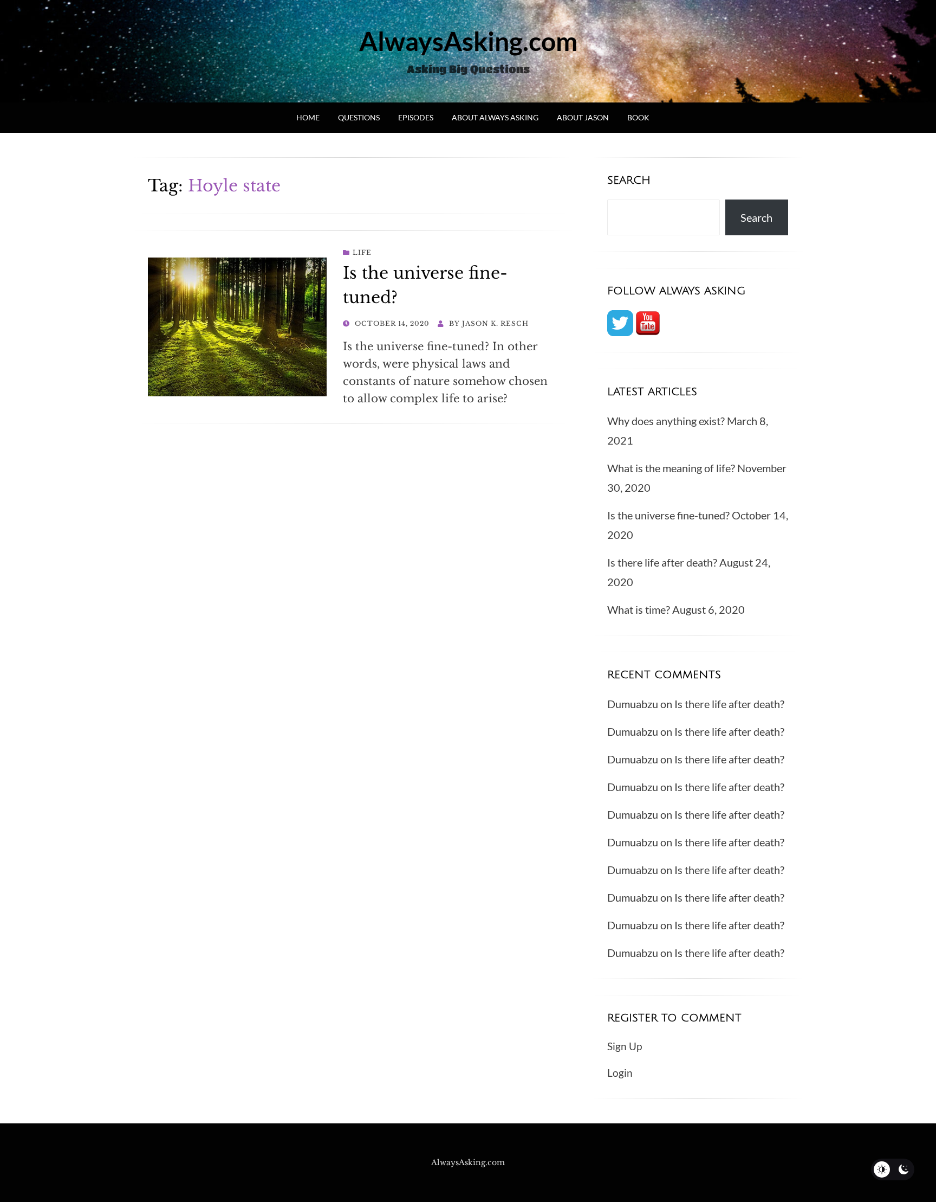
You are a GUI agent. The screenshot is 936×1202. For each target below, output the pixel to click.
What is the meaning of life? (671, 467)
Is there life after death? (662, 562)
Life (362, 252)
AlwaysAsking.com (468, 40)
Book (638, 117)
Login (620, 1072)
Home (308, 117)
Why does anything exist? (666, 420)
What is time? (638, 609)
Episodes (415, 117)
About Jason (583, 117)
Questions (359, 117)
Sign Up (624, 1046)
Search (756, 217)
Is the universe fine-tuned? (668, 515)
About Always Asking (495, 117)
